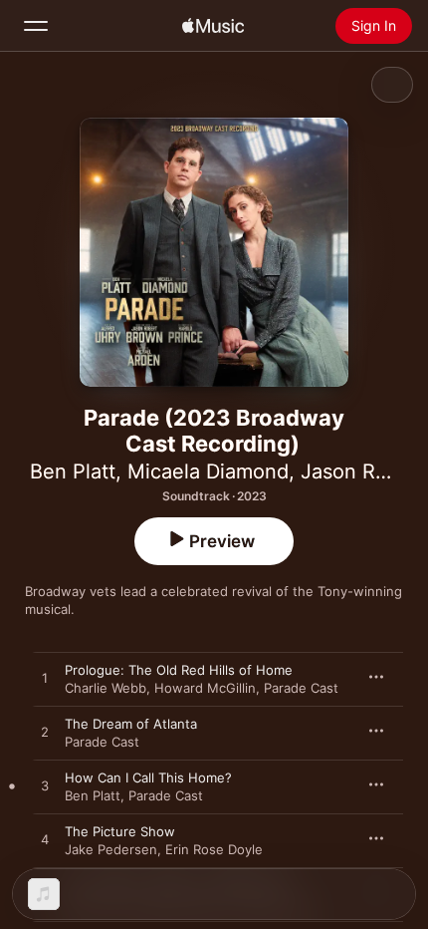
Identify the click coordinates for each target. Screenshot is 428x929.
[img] (213, 26)
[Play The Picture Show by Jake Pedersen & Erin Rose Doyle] (45, 840)
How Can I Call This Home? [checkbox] (148, 777)
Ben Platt (72, 471)
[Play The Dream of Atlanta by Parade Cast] (45, 733)
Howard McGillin (205, 688)
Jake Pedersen (111, 849)
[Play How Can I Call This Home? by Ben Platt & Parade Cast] (45, 786)
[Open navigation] (36, 26)
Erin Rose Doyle (214, 849)
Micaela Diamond (208, 471)
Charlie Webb (105, 688)
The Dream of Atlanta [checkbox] (131, 724)
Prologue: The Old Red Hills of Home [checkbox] (179, 670)
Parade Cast (301, 688)
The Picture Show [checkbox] (120, 831)
